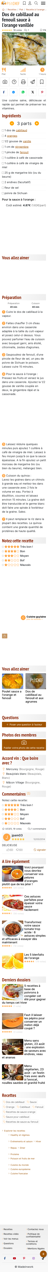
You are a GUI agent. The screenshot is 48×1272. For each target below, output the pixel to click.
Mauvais (25, 564)
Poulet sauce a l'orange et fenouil (11, 695)
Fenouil (39, 1107)
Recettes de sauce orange (20, 1112)
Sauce (33, 1102)
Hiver (38, 1141)
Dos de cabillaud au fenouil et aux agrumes (34, 696)
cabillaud (21, 130)
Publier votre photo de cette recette (24, 747)
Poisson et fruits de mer (23, 1158)
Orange (10, 1107)
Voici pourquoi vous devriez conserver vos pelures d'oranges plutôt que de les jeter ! (22, 876)
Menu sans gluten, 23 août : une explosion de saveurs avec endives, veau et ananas (24, 1049)
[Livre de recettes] (24, 3)
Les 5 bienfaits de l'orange (34, 956)
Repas (14, 1147)
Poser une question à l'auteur (25, 724)
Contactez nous (36, 1229)
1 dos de (16, 130)
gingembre (22, 146)
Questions (9, 1243)
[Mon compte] (30, 3)
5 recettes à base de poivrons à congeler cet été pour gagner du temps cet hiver (24, 994)
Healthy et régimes (20, 1135)
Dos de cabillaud (15, 1102)
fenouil (24, 152)
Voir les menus (11, 1239)
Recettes (8, 1229)
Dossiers (8, 1248)
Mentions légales (36, 1248)
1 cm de (17, 146)
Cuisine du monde (20, 1165)
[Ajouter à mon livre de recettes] (41, 82)
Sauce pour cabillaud (17, 1116)
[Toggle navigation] (43, 3)
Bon (22, 551)
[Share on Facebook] (4, 92)
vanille (27, 141)
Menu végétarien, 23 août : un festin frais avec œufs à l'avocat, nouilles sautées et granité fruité (23, 1074)
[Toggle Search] (36, 3)
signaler (41, 849)
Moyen (24, 555)
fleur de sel (12, 187)
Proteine (15, 1154)
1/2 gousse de (18, 141)
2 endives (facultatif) (18, 182)
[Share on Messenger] (13, 92)
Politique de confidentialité (33, 1235)
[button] (5, 48)
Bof (21, 560)
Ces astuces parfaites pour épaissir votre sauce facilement (33, 903)
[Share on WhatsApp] (23, 92)
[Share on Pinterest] (42, 92)
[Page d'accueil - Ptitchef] (3, 9)
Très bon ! (26, 546)
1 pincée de (17, 152)
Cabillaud (25, 1107)
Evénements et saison (22, 1141)
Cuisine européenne (20, 1169)
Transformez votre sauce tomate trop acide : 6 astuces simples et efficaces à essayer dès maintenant (24, 932)
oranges (12, 135)
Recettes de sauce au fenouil (22, 1121)
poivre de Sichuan (16, 193)
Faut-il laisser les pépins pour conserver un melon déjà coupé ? (34, 1021)
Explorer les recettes (14, 1130)
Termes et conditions (32, 1242)
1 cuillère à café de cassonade (24, 157)
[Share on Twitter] (32, 92)
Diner (22, 1147)
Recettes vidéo (11, 1234)
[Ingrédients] (4, 636)
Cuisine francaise (19, 1173)
